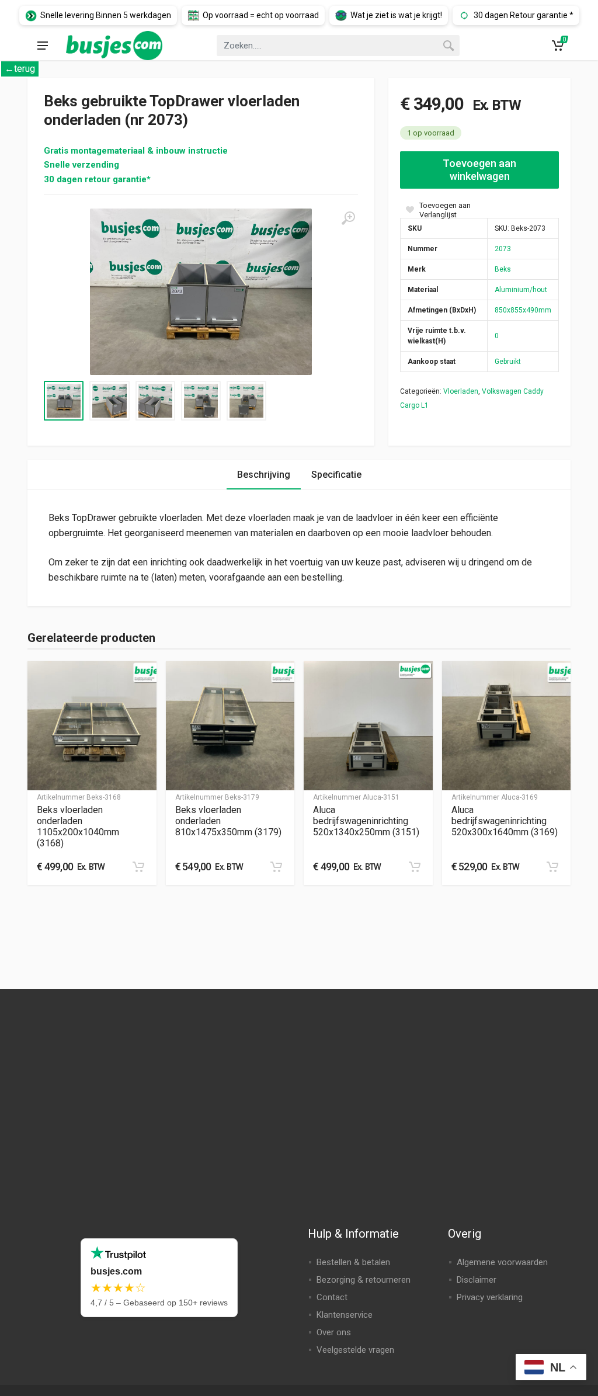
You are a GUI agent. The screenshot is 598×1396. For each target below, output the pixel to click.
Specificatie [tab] (336, 474)
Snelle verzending (81, 164)
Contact (332, 1297)
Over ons (334, 1332)
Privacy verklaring (490, 1297)
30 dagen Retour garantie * (523, 15)
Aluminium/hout (521, 290)
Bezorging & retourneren (364, 1280)
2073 (503, 249)
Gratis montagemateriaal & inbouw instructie (136, 150)
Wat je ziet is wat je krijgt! (396, 15)
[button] (138, 866)
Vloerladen (460, 391)
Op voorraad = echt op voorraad (261, 15)
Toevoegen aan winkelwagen (479, 169)
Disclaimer (476, 1280)
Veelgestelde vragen (355, 1350)
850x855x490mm (523, 310)
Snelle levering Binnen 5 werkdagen (105, 15)
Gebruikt (508, 361)
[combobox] (338, 45)
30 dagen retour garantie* (97, 179)
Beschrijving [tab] (263, 474)
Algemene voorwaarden (502, 1262)
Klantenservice (345, 1315)
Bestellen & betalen (353, 1262)
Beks (503, 269)
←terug (20, 68)
